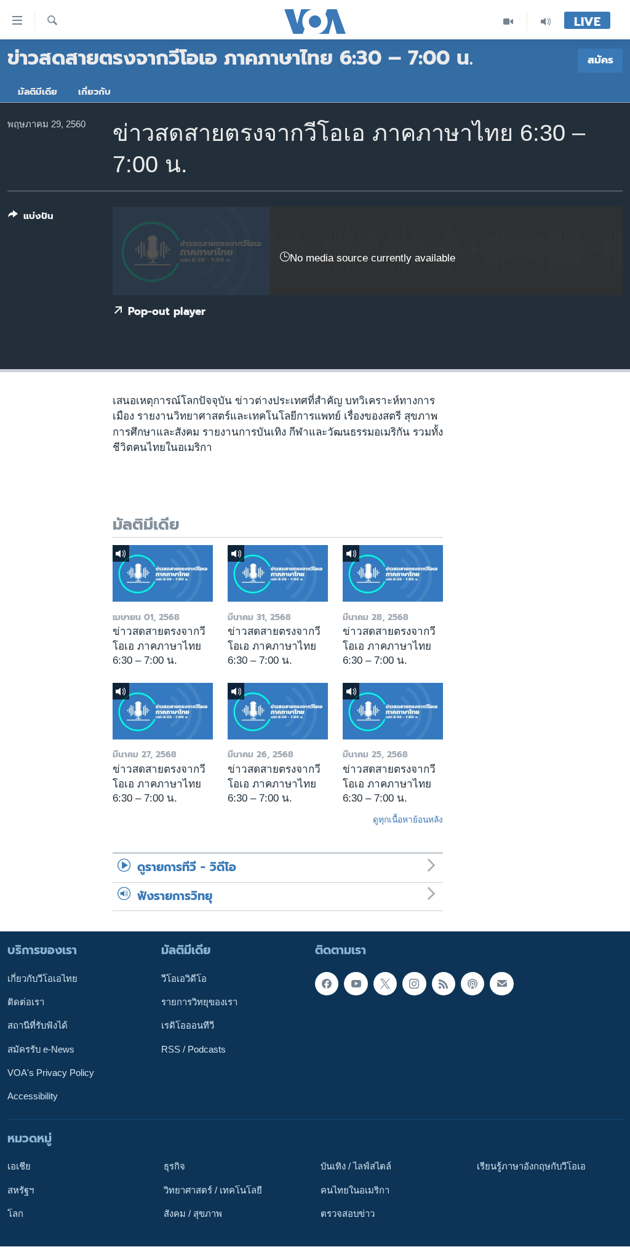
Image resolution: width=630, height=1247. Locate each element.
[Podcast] (472, 983)
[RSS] (443, 983)
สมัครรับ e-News (40, 1049)
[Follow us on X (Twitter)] (385, 983)
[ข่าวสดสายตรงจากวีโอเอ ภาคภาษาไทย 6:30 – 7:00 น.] (163, 573)
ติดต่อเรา (25, 1002)
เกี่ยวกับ (94, 91)
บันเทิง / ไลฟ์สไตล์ (356, 1167)
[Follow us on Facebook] (326, 983)
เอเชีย (19, 1167)
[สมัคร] (501, 983)
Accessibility (32, 1097)
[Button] (31, 218)
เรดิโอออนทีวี (187, 1026)
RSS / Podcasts (193, 1049)
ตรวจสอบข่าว (348, 1214)
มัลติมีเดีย (37, 91)
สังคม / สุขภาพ (193, 1214)
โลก (15, 1214)
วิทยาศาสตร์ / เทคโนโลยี (213, 1190)
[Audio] (545, 21)
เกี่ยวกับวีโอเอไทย (42, 979)
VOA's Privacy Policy (50, 1073)
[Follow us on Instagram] (414, 983)
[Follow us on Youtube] (355, 983)
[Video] (508, 21)
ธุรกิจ (174, 1167)
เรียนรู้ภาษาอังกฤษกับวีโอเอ (531, 1167)
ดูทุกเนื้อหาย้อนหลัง (408, 819)
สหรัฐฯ (20, 1190)
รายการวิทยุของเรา (199, 1002)
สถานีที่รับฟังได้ (37, 1026)
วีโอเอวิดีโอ (184, 979)
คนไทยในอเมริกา (355, 1190)
